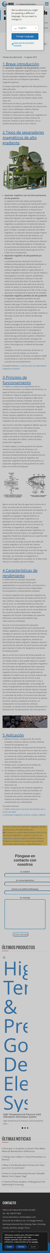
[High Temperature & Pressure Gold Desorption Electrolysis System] (15, 1034)
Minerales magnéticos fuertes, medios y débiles (25, 815)
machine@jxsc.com (27, 1217)
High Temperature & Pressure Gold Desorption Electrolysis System (22, 1115)
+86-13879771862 (13, 1213)
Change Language (25, 36)
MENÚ (6, 4)
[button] (47, 4)
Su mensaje (25, 897)
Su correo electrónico (25, 880)
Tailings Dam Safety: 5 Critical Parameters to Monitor (24, 1158)
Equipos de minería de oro (27, 4)
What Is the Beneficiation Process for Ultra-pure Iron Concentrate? (23, 1166)
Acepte (9, 1247)
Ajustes (33, 1247)
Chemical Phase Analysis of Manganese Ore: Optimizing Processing (24, 1183)
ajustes (35, 1242)
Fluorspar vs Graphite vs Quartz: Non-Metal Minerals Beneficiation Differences (23, 1150)
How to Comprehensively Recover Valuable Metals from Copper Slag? (23, 1175)
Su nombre (25, 871)
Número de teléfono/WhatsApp (25, 889)
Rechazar (21, 1247)
